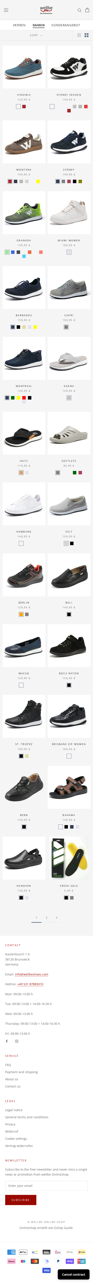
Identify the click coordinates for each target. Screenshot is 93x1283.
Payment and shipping (21, 1072)
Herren (19, 25)
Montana (24, 169)
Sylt (69, 531)
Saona (69, 386)
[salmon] (41, 252)
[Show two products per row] (86, 35)
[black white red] (86, 106)
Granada (24, 240)
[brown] (24, 106)
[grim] (41, 398)
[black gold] (63, 106)
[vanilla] (29, 106)
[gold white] (69, 106)
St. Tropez (24, 744)
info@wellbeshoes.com (31, 974)
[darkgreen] (12, 398)
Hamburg (24, 531)
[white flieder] (21, 543)
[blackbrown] (21, 472)
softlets (69, 460)
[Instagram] (16, 1040)
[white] (69, 252)
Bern (24, 815)
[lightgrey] (27, 181)
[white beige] (57, 106)
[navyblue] (15, 181)
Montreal (24, 386)
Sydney (69, 169)
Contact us (13, 1086)
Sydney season (69, 94)
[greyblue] (24, 256)
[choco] (60, 827)
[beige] (24, 327)
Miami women (69, 240)
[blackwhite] (18, 252)
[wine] (69, 181)
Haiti (24, 460)
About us (11, 1079)
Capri (69, 315)
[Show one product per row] (79, 35)
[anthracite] (69, 472)
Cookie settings (16, 1139)
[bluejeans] (18, 106)
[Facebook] (6, 1040)
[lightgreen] (7, 252)
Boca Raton (69, 673)
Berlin (24, 602)
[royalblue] (12, 252)
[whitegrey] (80, 106)
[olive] (80, 181)
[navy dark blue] (63, 472)
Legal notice (13, 1110)
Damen (39, 25)
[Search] (80, 10)
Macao (24, 673)
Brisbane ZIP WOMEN (69, 744)
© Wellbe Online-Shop (46, 1222)
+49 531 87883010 (30, 984)
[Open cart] (87, 10)
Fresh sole (69, 885)
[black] (74, 181)
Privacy (10, 1124)
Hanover (24, 885)
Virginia (24, 94)
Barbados (24, 315)
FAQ (8, 1065)
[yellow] (38, 181)
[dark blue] (27, 685)
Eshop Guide (63, 1228)
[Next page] (57, 918)
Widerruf (11, 1131)
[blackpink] (35, 398)
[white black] (52, 106)
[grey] (63, 181)
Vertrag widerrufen (19, 1146)
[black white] (69, 756)
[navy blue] (72, 327)
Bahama (69, 815)
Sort (35, 35)
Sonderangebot (65, 25)
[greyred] (24, 252)
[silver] (74, 106)
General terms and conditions (26, 1117)
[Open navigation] (6, 10)
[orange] (21, 614)
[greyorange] (29, 252)
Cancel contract (73, 1274)
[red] (24, 398)
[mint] (32, 181)
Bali (69, 602)
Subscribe (20, 1200)
